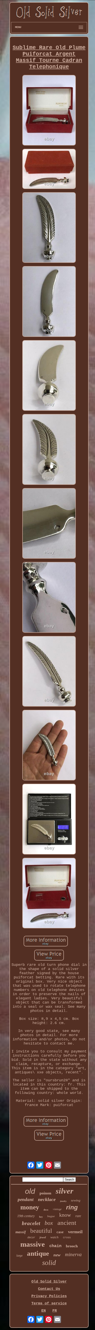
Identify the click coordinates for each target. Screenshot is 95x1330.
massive (32, 1244)
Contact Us (49, 1289)
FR (54, 1311)
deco (46, 1209)
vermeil (75, 1231)
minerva (73, 1254)
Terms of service (49, 1303)
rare (78, 1216)
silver (64, 1191)
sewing (75, 1200)
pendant (26, 1199)
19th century (26, 1216)
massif (20, 1232)
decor (31, 1237)
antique (38, 1253)
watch (54, 1237)
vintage (57, 1209)
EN (43, 1311)
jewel (43, 1237)
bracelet (31, 1223)
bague (51, 1216)
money (29, 1207)
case (60, 1232)
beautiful (41, 1230)
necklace (47, 1199)
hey (41, 1216)
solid (49, 1263)
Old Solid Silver (49, 1282)
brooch (72, 1246)
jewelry (63, 1201)
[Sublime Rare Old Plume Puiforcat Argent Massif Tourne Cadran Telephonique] (49, 111)
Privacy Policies (49, 1296)
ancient (66, 1222)
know (65, 1215)
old (30, 1191)
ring (72, 1207)
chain (55, 1246)
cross (67, 1237)
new (57, 1255)
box (49, 1223)
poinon (45, 1193)
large (19, 1255)
